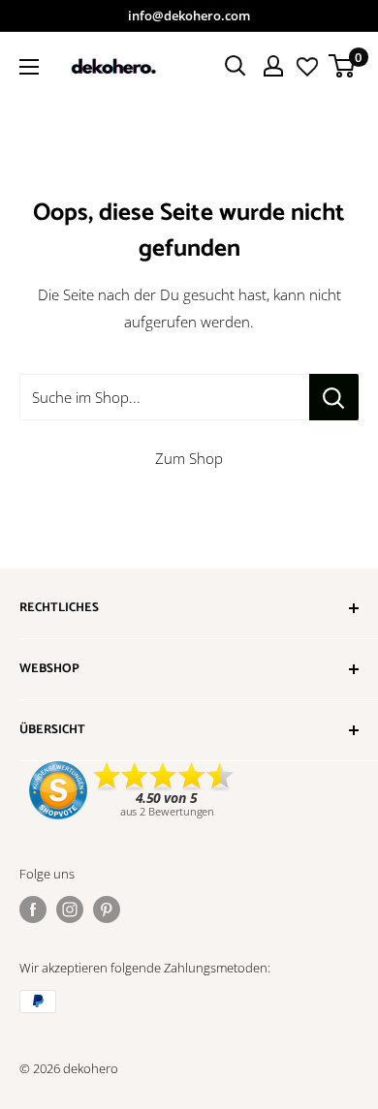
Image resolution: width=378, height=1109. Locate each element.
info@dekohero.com (189, 15)
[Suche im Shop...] (334, 397)
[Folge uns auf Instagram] (69, 909)
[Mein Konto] (273, 66)
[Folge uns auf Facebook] (33, 909)
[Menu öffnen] (29, 67)
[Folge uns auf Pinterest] (106, 909)
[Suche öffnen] (235, 66)
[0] (343, 65)
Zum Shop (189, 458)
